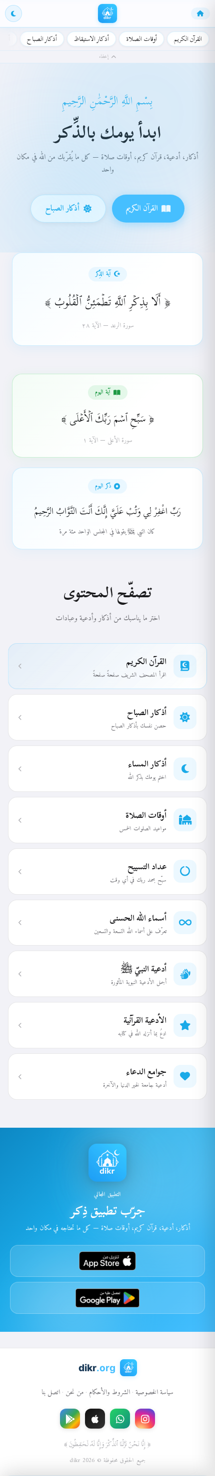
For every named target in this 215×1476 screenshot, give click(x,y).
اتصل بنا (51, 1392)
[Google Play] (70, 1419)
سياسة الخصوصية (155, 1392)
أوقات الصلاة (141, 38)
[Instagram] (145, 1419)
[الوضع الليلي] (13, 13)
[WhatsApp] (120, 1419)
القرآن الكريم (188, 38)
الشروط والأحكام (109, 1392)
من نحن (75, 1392)
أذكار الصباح (42, 38)
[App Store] (95, 1419)
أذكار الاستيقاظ (91, 38)
